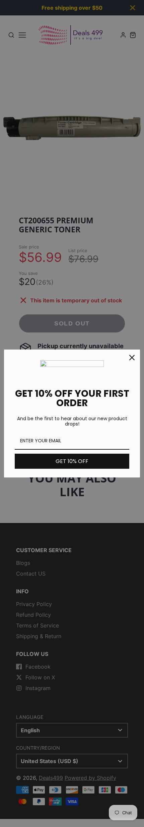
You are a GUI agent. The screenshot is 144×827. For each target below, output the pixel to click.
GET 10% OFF (72, 461)
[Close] (132, 358)
